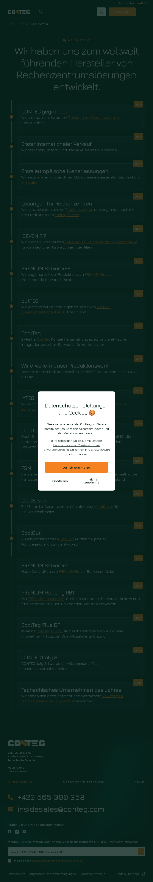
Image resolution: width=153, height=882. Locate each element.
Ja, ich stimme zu (76, 467)
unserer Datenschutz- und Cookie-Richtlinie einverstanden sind (72, 445)
